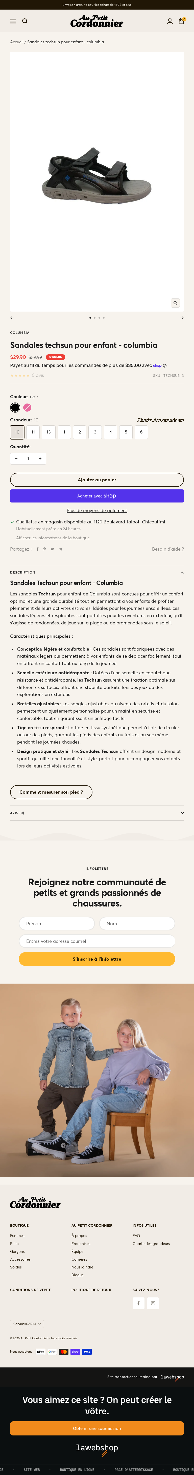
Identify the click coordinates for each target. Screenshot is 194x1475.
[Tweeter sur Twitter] (52, 549)
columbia (20, 332)
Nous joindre (82, 1267)
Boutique (19, 1225)
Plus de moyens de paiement (97, 510)
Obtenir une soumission (97, 1428)
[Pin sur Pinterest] (44, 549)
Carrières (79, 1259)
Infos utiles (144, 1225)
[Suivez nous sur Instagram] (153, 1303)
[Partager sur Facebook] (38, 549)
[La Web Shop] (170, 1377)
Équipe (77, 1251)
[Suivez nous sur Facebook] (138, 1303)
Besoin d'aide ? (168, 549)
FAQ (136, 1235)
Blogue (77, 1274)
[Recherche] (25, 21)
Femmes (17, 1235)
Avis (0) (17, 813)
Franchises (80, 1243)
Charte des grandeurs (160, 420)
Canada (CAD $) (24, 1324)
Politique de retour (91, 1290)
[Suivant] (182, 318)
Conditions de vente (30, 1290)
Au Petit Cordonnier (91, 1225)
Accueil (16, 41)
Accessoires (20, 1259)
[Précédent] (12, 318)
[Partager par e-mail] (60, 549)
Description (22, 572)
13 (48, 432)
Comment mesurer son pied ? (51, 792)
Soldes (16, 1267)
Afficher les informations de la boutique (53, 537)
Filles (14, 1243)
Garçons (17, 1251)
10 (17, 432)
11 (33, 432)
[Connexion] (170, 21)
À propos (79, 1235)
